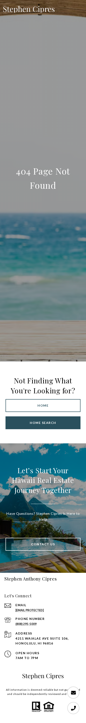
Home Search (43, 423)
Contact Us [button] (43, 544)
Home (43, 405)
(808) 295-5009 (26, 624)
